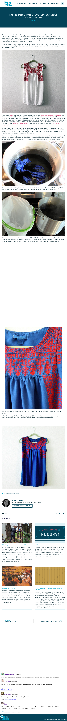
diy (4, 494)
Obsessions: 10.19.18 (8, 588)
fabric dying (9, 494)
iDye (11, 115)
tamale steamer (56, 130)
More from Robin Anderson (22, 506)
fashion (16, 494)
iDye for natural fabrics (20, 123)
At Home (20, 3)
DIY (25, 3)
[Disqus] (33, 649)
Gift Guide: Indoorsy (41, 545)
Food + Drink (55, 3)
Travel (34, 3)
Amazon (58, 115)
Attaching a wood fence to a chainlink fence (15, 545)
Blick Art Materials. (47, 115)
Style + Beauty (44, 3)
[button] (62, 3)
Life (29, 3)
